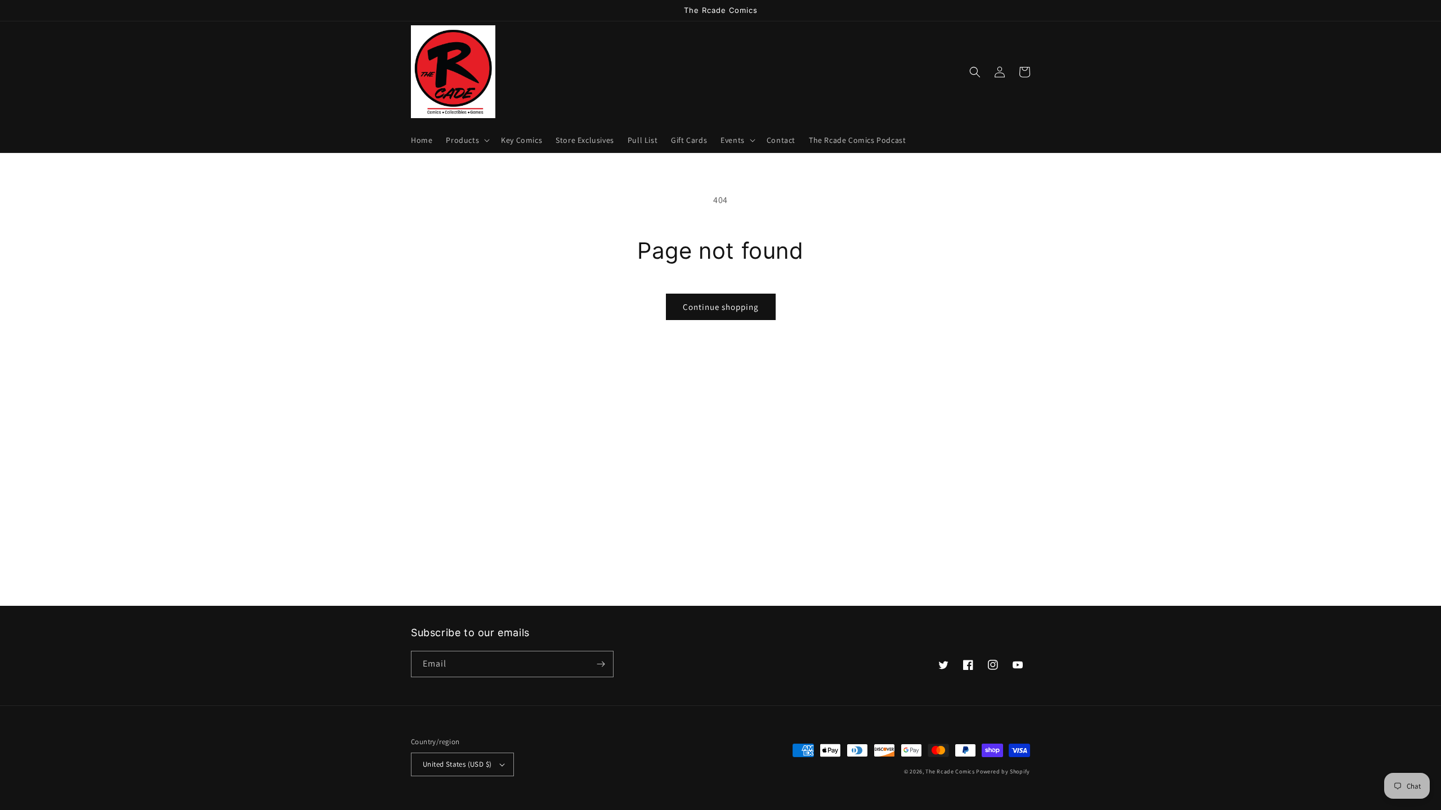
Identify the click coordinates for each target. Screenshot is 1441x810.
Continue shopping (721, 307)
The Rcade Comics (949, 771)
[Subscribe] (600, 664)
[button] (466, 140)
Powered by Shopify (1003, 771)
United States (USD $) (457, 764)
